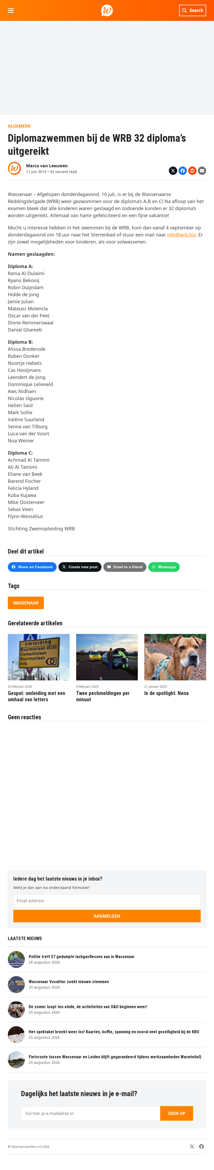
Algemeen (19, 126)
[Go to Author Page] (14, 168)
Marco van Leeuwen (47, 166)
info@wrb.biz (181, 234)
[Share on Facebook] (183, 171)
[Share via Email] (202, 171)
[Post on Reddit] (192, 171)
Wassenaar (26, 603)
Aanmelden (107, 916)
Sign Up (176, 1113)
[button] (11, 10)
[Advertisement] (107, 67)
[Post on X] (173, 171)
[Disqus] (107, 793)
